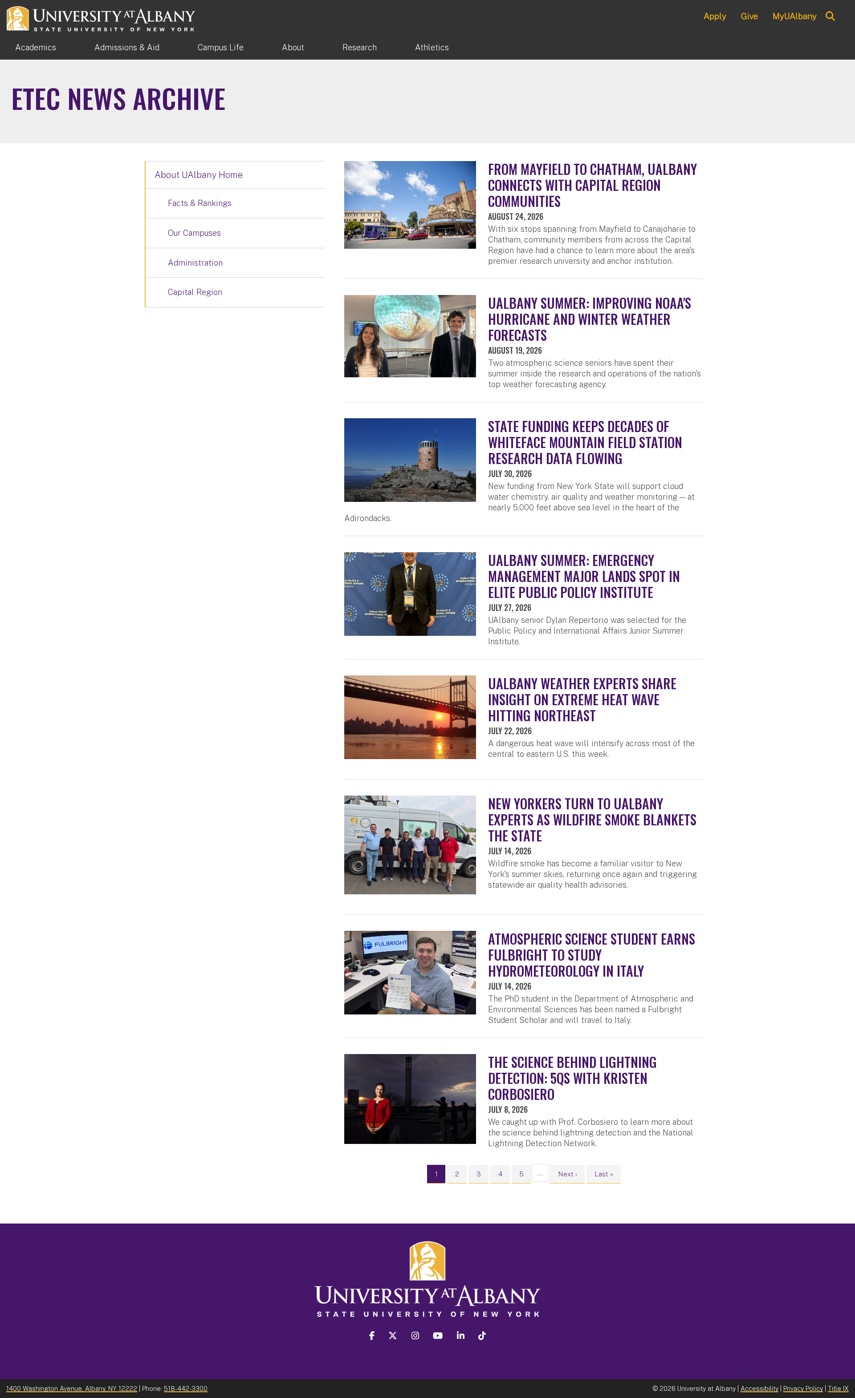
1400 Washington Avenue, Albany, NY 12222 (71, 1388)
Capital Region (195, 292)
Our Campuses (194, 233)
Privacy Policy (803, 1388)
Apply (715, 16)
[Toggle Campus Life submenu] (262, 47)
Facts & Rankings (200, 203)
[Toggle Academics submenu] (75, 47)
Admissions (126, 47)
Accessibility (759, 1388)
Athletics (432, 47)
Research (359, 47)
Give (749, 16)
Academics (35, 47)
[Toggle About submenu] (323, 47)
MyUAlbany (795, 16)
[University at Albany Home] (101, 17)
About (293, 47)
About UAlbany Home (199, 175)
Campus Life (221, 47)
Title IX (838, 1388)
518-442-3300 (186, 1388)
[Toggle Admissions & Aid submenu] (178, 47)
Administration (195, 262)
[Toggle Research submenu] (395, 47)
